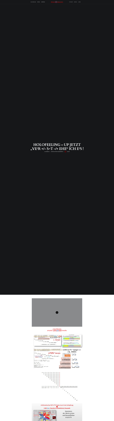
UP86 (69, 151)
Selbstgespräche (60, 151)
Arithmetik (56, 151)
